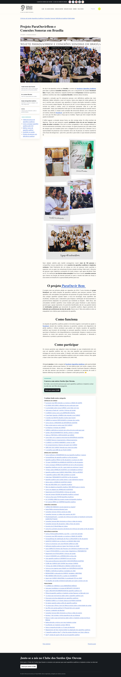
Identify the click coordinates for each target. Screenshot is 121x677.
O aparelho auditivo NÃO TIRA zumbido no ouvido (60, 474)
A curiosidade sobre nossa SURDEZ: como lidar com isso (62, 408)
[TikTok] (79, 2)
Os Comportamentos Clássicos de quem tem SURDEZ (61, 445)
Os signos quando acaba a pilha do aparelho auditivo (61, 603)
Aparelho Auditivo (59, 8)
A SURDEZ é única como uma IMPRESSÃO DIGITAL (60, 413)
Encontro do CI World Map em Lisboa (56, 526)
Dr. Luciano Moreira (49, 8)
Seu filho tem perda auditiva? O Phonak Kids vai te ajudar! (62, 608)
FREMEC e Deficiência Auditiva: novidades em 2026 (60, 571)
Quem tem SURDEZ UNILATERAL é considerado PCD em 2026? (63, 578)
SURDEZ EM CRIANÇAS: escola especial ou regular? (60, 507)
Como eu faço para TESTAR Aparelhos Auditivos (59, 497)
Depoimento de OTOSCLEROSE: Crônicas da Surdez (60, 492)
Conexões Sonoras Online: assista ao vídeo (58, 512)
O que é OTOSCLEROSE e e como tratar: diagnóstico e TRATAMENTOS (65, 551)
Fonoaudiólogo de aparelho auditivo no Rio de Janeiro (61, 457)
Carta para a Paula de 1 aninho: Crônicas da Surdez (60, 410)
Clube (43, 8)
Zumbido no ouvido (29, 132)
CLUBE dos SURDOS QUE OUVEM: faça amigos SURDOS (61, 563)
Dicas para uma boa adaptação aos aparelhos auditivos (61, 598)
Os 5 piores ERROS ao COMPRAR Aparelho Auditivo (60, 502)
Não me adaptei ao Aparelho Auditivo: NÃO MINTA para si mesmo (65, 487)
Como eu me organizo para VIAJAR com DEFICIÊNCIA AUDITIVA (64, 568)
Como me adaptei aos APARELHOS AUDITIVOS (59, 489)
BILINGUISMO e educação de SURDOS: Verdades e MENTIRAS (63, 573)
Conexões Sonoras (49, 18)
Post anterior (46, 644)
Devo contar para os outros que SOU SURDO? (58, 425)
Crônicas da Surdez (26, 18)
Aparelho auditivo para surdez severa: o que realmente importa (64, 479)
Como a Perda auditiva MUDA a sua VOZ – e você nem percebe (64, 534)
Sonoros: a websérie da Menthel (54, 610)
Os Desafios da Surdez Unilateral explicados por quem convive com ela (66, 581)
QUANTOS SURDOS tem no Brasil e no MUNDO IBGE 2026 (62, 541)
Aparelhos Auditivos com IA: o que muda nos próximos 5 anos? (64, 467)
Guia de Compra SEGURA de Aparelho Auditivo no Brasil (62, 494)
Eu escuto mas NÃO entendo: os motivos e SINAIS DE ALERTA (63, 403)
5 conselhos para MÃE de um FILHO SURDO (58, 450)
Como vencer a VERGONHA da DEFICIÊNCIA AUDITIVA (61, 423)
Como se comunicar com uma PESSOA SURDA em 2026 (61, 543)
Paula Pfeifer (80, 8)
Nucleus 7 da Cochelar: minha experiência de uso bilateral (62, 615)
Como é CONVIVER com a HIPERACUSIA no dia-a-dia (60, 556)
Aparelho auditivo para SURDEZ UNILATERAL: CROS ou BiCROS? (64, 472)
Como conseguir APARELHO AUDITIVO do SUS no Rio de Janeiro (64, 465)
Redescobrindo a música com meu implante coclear (60, 622)
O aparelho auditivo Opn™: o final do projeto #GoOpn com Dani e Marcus (67, 632)
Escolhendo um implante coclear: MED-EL (57, 625)
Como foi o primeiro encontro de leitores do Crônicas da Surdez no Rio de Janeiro (69, 529)
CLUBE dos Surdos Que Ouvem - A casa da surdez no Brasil (52, 1)
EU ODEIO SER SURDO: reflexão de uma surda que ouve (61, 405)
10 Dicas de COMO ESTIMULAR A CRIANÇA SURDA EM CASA (63, 566)
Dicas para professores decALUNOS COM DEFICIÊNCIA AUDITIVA (64, 561)
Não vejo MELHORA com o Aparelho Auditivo (58, 484)
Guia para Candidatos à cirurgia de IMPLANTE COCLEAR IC (62, 588)
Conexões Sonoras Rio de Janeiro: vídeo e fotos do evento (62, 524)
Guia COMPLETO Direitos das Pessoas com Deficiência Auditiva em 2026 (66, 548)
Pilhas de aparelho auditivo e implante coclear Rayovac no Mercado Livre (67, 593)
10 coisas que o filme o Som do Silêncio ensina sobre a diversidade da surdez (68, 605)
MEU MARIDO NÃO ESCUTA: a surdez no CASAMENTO (61, 576)
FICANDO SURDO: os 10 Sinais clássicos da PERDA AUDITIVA (63, 600)
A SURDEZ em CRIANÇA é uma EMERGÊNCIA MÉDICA (61, 586)
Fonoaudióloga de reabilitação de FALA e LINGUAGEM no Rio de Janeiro (66, 539)
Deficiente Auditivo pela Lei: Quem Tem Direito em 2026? (62, 546)
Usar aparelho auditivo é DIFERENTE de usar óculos (60, 558)
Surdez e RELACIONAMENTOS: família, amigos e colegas (62, 432)
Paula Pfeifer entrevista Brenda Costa (56, 509)
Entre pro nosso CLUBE (52, 390)
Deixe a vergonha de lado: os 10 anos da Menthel (60, 627)
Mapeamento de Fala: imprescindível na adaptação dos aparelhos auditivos (67, 630)
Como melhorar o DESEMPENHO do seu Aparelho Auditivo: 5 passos (65, 455)
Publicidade (71, 18)
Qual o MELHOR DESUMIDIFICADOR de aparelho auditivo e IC (63, 590)
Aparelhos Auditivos (38, 18)
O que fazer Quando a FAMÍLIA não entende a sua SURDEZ (62, 415)
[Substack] (82, 2)
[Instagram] (70, 2)
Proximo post (92, 644)
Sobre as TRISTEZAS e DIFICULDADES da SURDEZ (59, 435)
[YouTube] (76, 2)
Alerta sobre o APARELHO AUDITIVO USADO (58, 482)
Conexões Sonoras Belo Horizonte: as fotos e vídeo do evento (63, 521)
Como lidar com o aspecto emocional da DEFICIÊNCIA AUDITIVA (64, 437)
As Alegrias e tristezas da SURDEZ (55, 427)
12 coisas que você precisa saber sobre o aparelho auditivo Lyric (64, 595)
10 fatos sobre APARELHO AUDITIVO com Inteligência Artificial (64, 470)
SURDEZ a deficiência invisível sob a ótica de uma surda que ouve (64, 430)
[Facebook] (73, 2)
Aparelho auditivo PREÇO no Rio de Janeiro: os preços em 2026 (64, 460)
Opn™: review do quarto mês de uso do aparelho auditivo (62, 635)
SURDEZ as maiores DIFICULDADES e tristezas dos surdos (62, 420)
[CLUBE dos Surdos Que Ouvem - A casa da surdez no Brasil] (27, 8)
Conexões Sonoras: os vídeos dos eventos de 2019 (60, 514)
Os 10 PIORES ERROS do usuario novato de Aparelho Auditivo (63, 499)
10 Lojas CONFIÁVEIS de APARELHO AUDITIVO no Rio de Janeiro (64, 462)
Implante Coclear (68, 8)
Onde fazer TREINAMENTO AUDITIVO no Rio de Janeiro (61, 477)
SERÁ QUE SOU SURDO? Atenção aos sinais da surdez (61, 447)
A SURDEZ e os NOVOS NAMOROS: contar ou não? (60, 442)
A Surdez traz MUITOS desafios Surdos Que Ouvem (60, 418)
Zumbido (75, 8)
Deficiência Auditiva (61, 18)
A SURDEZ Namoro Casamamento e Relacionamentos (61, 440)
